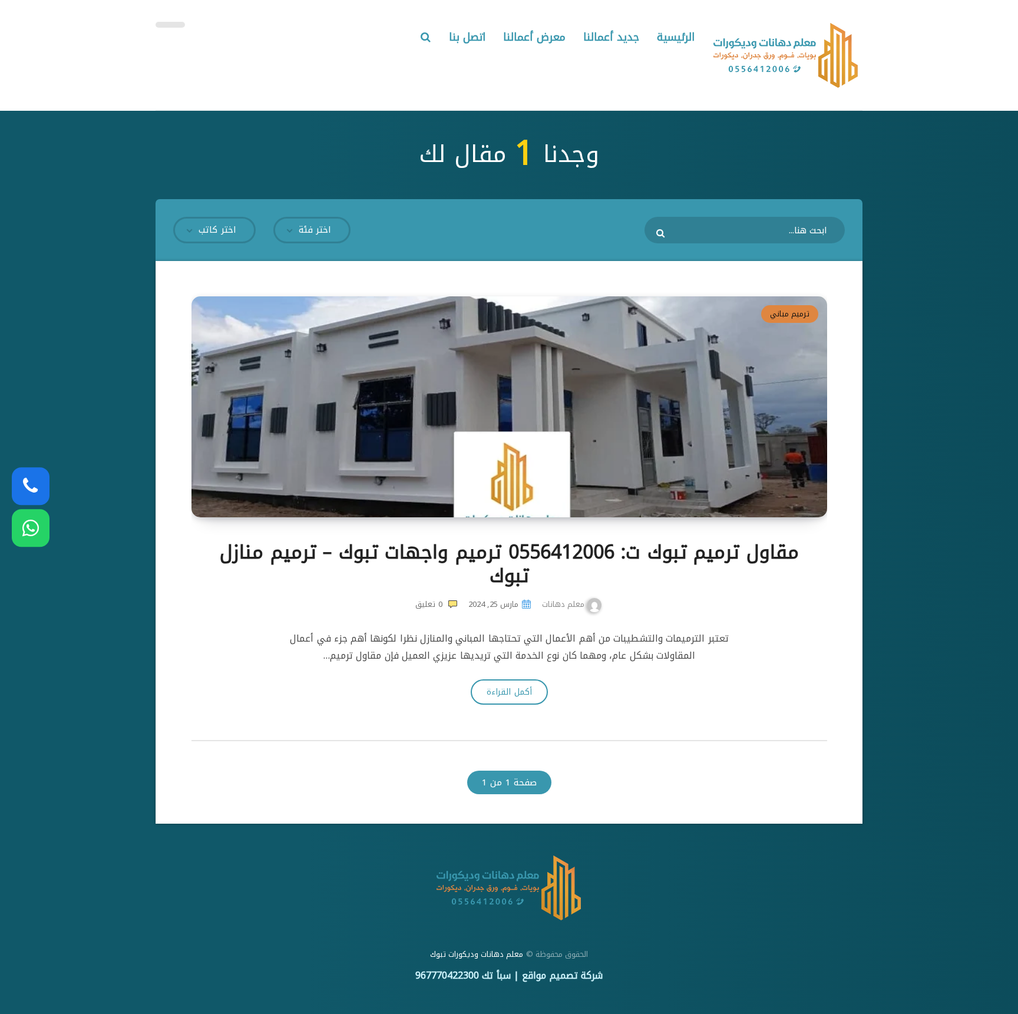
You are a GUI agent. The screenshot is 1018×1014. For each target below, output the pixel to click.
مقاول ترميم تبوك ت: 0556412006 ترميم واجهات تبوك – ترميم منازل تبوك (509, 564)
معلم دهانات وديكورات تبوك (477, 954)
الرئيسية (676, 37)
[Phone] (30, 486)
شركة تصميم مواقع (562, 975)
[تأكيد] (661, 233)
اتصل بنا (467, 37)
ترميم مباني (789, 313)
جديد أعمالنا (611, 37)
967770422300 (447, 975)
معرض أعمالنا (534, 37)
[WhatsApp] (30, 528)
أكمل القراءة (509, 692)
